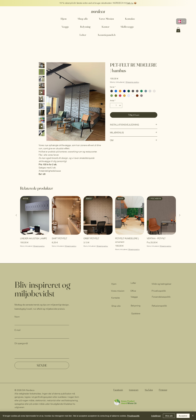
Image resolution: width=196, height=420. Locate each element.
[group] (98, 223)
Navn (17, 317)
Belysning (135, 306)
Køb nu (129, 3)
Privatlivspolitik (133, 415)
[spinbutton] (116, 105)
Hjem (41, 52)
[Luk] (192, 416)
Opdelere (135, 313)
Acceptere (183, 415)
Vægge (134, 297)
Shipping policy (132, 82)
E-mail (18, 330)
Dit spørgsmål (21, 343)
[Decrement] (112, 105)
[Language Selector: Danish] (181, 21)
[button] (178, 29)
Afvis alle (169, 415)
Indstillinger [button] (156, 415)
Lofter (133, 283)
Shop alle (116, 306)
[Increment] (120, 105)
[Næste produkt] (179, 215)
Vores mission (117, 291)
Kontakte (115, 298)
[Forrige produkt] (16, 215)
